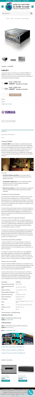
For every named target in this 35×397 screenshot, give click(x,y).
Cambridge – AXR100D (5, 377)
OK (17, 395)
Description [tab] (3, 131)
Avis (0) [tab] (2, 137)
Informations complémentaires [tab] (7, 134)
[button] (2, 6)
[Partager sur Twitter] (7, 121)
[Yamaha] (8, 112)
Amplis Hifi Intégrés (25, 18)
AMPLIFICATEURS (17, 18)
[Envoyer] (31, 13)
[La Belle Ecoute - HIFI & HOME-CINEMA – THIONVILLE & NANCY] (17, 6)
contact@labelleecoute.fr (10, 330)
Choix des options (22, 380)
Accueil (7, 18)
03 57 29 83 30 (10, 327)
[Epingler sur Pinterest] (12, 121)
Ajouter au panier (15, 94)
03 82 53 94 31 (10, 319)
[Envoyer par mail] (10, 121)
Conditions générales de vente (27, 389)
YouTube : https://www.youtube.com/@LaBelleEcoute (12, 346)
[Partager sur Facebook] (5, 121)
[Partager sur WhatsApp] (2, 121)
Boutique (12, 18)
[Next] (30, 39)
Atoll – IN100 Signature (22, 377)
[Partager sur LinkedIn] (14, 121)
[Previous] (4, 39)
